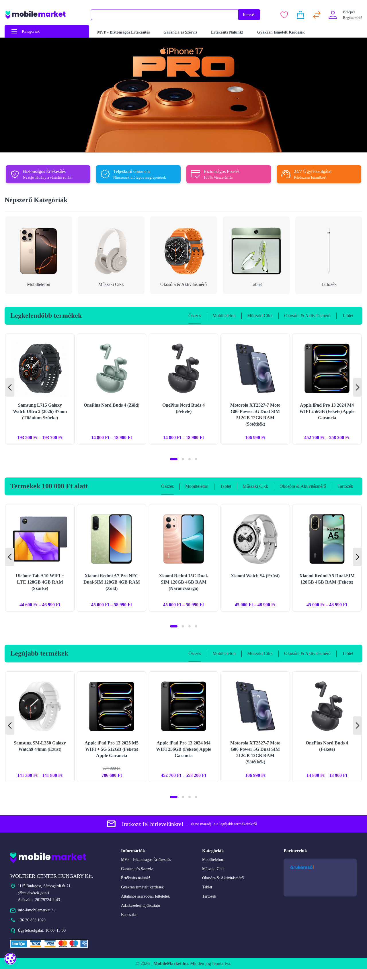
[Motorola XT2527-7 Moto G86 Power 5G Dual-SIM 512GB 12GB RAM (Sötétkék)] (255, 389)
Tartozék (209, 896)
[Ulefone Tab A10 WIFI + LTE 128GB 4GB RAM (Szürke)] (39, 557)
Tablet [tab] (347, 315)
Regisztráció (352, 17)
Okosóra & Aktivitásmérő (223, 878)
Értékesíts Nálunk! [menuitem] (227, 32)
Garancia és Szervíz (137, 869)
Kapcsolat (129, 915)
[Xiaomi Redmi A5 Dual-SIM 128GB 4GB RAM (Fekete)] (326, 557)
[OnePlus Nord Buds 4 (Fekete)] (183, 389)
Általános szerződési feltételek (145, 896)
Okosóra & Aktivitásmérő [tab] (307, 315)
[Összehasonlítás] (316, 15)
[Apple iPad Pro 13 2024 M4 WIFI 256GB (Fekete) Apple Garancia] (326, 389)
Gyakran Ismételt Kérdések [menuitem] (281, 32)
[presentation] (9, 387)
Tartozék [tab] (345, 486)
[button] (173, 459)
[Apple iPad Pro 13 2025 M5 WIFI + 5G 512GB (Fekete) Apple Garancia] (111, 727)
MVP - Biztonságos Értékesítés (146, 859)
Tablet (207, 887)
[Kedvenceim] (284, 15)
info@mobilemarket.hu (37, 910)
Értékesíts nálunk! (135, 878)
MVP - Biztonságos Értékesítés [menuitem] (123, 32)
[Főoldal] (44, 14)
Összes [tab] (194, 315)
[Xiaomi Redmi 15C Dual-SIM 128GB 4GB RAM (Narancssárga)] (183, 557)
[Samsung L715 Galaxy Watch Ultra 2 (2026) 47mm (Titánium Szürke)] (39, 389)
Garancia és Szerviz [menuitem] (180, 32)
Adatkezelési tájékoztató (140, 905)
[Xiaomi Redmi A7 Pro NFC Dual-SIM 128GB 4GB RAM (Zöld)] (111, 557)
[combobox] (164, 14)
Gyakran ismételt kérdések (142, 887)
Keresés (249, 15)
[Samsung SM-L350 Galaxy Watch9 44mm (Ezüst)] (39, 727)
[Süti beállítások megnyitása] (10, 958)
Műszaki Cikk (213, 869)
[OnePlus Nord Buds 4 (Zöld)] (111, 389)
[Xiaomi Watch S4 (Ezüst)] (255, 557)
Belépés (349, 12)
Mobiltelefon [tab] (224, 315)
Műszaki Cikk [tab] (260, 315)
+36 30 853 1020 (32, 920)
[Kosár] (300, 15)
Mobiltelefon (212, 859)
